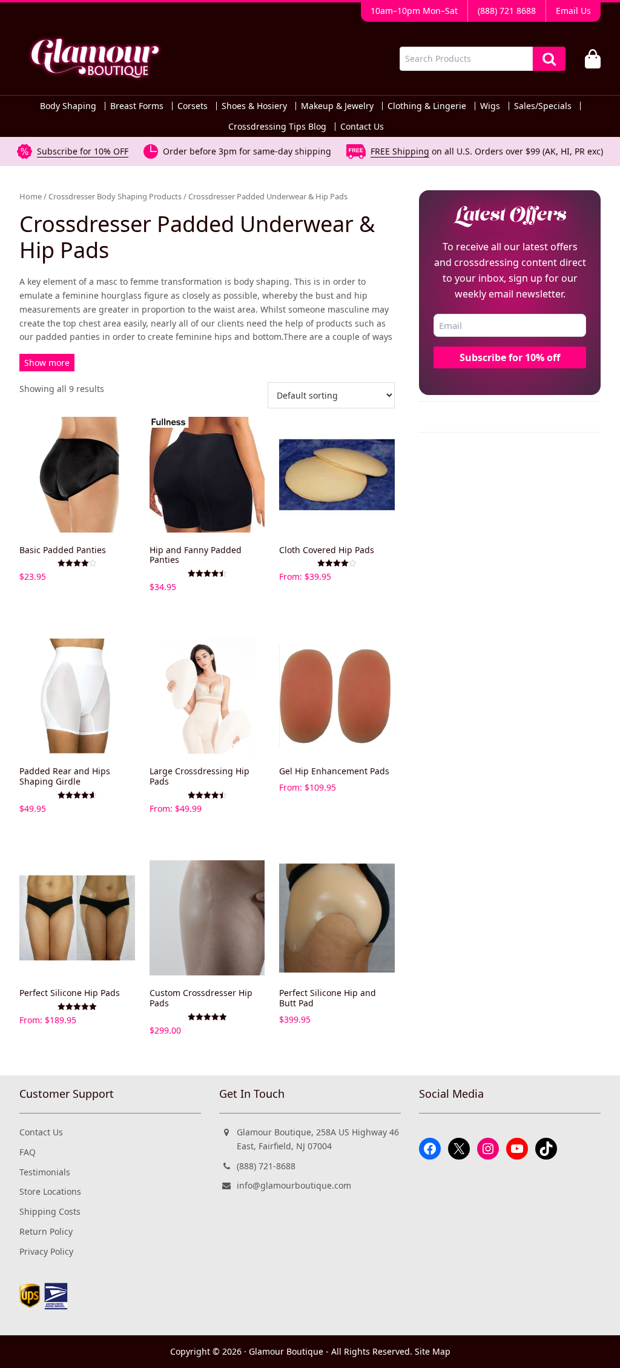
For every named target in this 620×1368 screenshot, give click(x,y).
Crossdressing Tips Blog (277, 126)
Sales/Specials (543, 106)
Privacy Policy (46, 1251)
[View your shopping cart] (593, 58)
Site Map (432, 1351)
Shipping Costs (50, 1211)
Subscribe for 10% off (510, 357)
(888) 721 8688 (507, 10)
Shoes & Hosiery (254, 106)
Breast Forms (136, 106)
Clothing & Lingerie (427, 106)
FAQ (27, 1152)
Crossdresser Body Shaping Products (115, 196)
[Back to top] (578, 1348)
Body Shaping (68, 106)
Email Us (573, 10)
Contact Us (362, 126)
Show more (47, 362)
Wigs (490, 106)
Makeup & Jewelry (337, 106)
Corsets (192, 106)
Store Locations (50, 1191)
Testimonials (44, 1172)
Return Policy (46, 1231)
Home (30, 196)
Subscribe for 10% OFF (82, 151)
